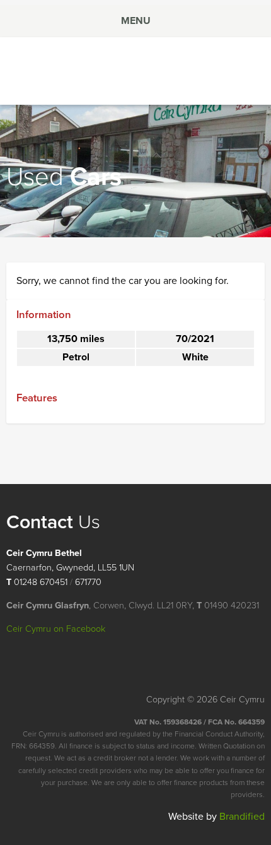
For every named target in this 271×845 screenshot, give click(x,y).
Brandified (242, 816)
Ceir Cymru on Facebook (55, 628)
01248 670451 (40, 582)
